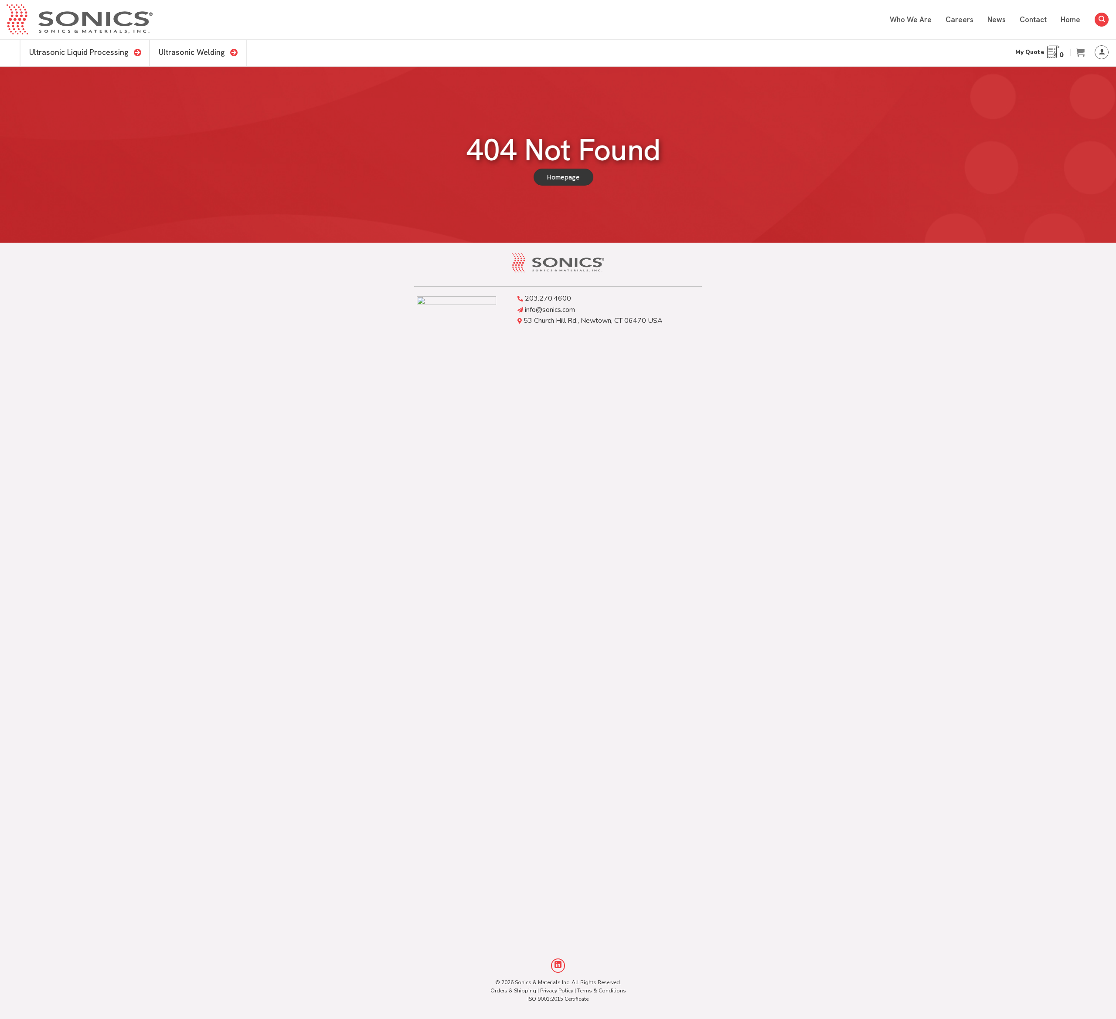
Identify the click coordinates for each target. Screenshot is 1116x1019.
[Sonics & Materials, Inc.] (80, 19)
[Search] (1102, 20)
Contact (1033, 19)
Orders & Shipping (513, 990)
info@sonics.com (550, 310)
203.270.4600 (548, 298)
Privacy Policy (556, 990)
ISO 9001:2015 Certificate (558, 998)
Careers (959, 19)
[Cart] (1080, 52)
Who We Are (911, 19)
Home (1070, 19)
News (996, 19)
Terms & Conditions (601, 990)
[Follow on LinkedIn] (558, 965)
